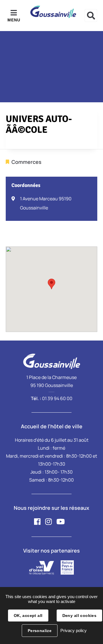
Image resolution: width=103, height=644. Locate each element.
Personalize (40, 630)
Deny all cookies (79, 615)
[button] (51, 284)
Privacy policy (73, 630)
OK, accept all (28, 615)
